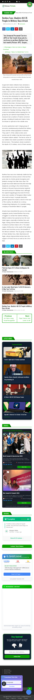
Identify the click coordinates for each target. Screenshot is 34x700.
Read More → (7, 362)
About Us (14, 698)
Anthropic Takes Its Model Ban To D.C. (16, 52)
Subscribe (17, 656)
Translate (11, 686)
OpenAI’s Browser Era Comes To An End (15, 414)
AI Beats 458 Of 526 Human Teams (15, 12)
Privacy (20, 698)
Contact (26, 698)
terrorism (22, 24)
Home (7, 698)
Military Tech (7, 673)
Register (24, 467)
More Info (10, 467)
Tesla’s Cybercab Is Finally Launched (14, 359)
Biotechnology (8, 671)
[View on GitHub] (4, 684)
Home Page (7, 670)
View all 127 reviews (16, 538)
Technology (7, 672)
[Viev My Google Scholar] (28, 692)
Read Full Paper (16, 574)
